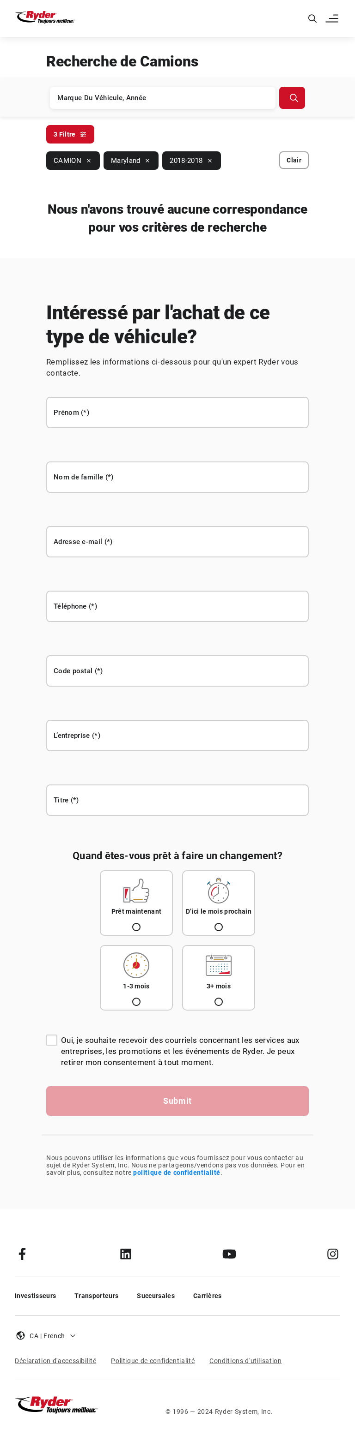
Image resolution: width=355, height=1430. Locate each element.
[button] (332, 18)
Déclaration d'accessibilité (55, 1360)
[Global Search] (312, 18)
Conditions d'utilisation (245, 1360)
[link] (22, 1253)
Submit (177, 1101)
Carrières (207, 1295)
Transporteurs (96, 1295)
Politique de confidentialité (153, 1360)
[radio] (136, 903)
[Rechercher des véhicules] (292, 98)
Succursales (156, 1295)
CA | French (47, 1336)
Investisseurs (35, 1295)
